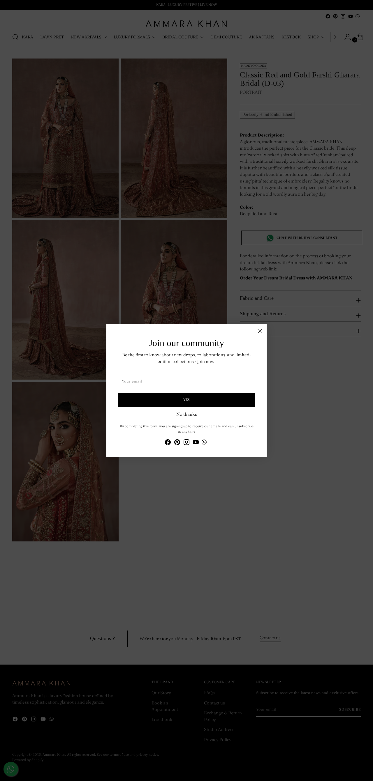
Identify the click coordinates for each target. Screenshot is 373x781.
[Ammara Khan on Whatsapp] (204, 443)
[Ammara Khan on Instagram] (186, 443)
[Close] (259, 331)
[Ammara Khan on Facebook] (167, 443)
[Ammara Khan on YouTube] (195, 443)
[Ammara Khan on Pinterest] (177, 443)
